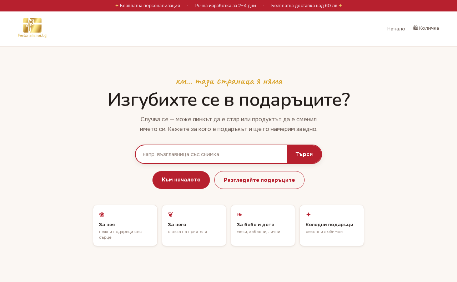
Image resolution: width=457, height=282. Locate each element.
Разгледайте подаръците (259, 180)
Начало (396, 29)
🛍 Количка (426, 28)
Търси (304, 154)
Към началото (181, 179)
